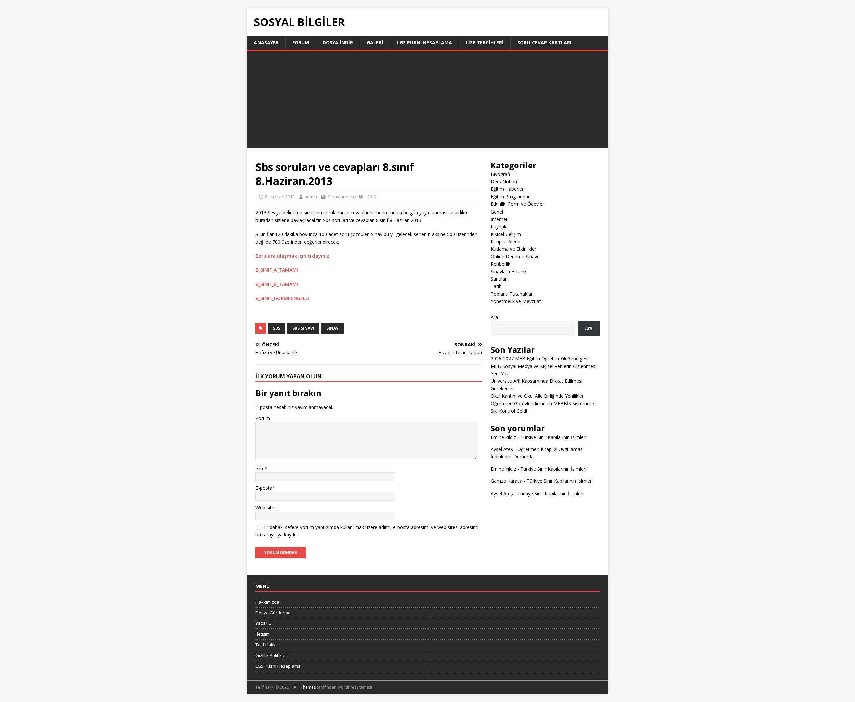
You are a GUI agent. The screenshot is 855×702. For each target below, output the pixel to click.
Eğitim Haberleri (508, 189)
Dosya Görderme (273, 613)
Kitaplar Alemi (505, 241)
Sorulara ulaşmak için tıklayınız (292, 256)
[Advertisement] (427, 101)
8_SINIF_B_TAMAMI (276, 284)
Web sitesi (266, 507)
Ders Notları (504, 181)
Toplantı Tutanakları (512, 294)
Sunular (499, 279)
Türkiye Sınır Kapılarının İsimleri (553, 437)
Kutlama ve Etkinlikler (513, 249)
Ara (494, 317)
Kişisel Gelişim (506, 234)
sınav (332, 328)
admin (310, 197)
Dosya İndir (338, 42)
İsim (260, 468)
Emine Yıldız (503, 437)
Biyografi (500, 174)
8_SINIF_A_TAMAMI (276, 270)
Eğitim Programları (511, 196)
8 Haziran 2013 (280, 197)
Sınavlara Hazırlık (345, 197)
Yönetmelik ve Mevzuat (516, 301)
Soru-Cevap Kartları (544, 42)
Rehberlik (500, 264)
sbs (276, 328)
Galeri (375, 42)
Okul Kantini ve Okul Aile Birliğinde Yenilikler (537, 396)
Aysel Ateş (502, 449)
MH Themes (304, 687)
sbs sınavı (303, 328)
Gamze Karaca (506, 481)
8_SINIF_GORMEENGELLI (282, 298)
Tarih (496, 286)
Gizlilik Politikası (271, 655)
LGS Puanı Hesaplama (424, 42)
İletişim (262, 634)
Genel (497, 211)
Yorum (262, 418)
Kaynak (498, 226)
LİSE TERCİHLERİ (485, 42)
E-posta (263, 488)
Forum (300, 42)
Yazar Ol (264, 623)
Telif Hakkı (266, 645)
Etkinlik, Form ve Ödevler (517, 204)
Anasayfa (266, 42)
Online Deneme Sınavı (514, 256)
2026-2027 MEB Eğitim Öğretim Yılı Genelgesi (539, 358)
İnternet (499, 219)
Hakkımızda (267, 602)
